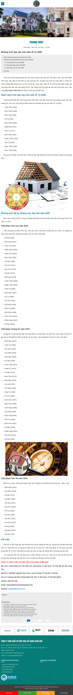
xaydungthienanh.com (16, 589)
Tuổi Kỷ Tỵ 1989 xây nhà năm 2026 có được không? (18, 615)
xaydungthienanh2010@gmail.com (14, 653)
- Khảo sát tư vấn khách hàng (9, 664)
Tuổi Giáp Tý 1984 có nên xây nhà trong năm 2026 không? (20, 604)
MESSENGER (46, 693)
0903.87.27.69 (10, 650)
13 (44, 620)
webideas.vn (55, 687)
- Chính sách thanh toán (8, 667)
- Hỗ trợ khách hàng (7, 669)
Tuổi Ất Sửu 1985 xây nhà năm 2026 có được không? (18, 607)
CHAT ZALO (27, 693)
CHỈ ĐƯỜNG (64, 693)
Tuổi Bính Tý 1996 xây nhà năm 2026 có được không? (19, 612)
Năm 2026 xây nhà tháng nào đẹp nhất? (14, 606)
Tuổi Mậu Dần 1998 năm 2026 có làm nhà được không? (19, 611)
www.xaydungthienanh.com (14, 655)
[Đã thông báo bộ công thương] (9, 677)
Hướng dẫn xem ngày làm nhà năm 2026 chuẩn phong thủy (20, 614)
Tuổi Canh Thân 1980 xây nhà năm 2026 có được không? (19, 609)
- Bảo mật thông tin (6, 672)
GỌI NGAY (9, 693)
